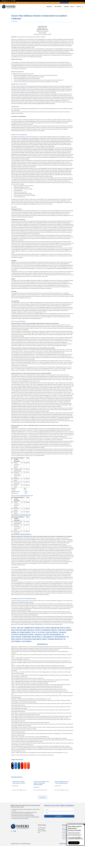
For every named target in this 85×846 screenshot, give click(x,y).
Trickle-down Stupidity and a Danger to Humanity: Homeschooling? (41, 783)
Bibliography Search (67, 829)
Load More (42, 797)
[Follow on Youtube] (15, 831)
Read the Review (64, 2)
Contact (64, 830)
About (72, 6)
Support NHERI (74, 842)
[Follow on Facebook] (11, 831)
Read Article (15, 785)
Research (49, 6)
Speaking (66, 6)
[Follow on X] (13, 831)
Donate (79, 6)
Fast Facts (64, 834)
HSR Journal (58, 6)
